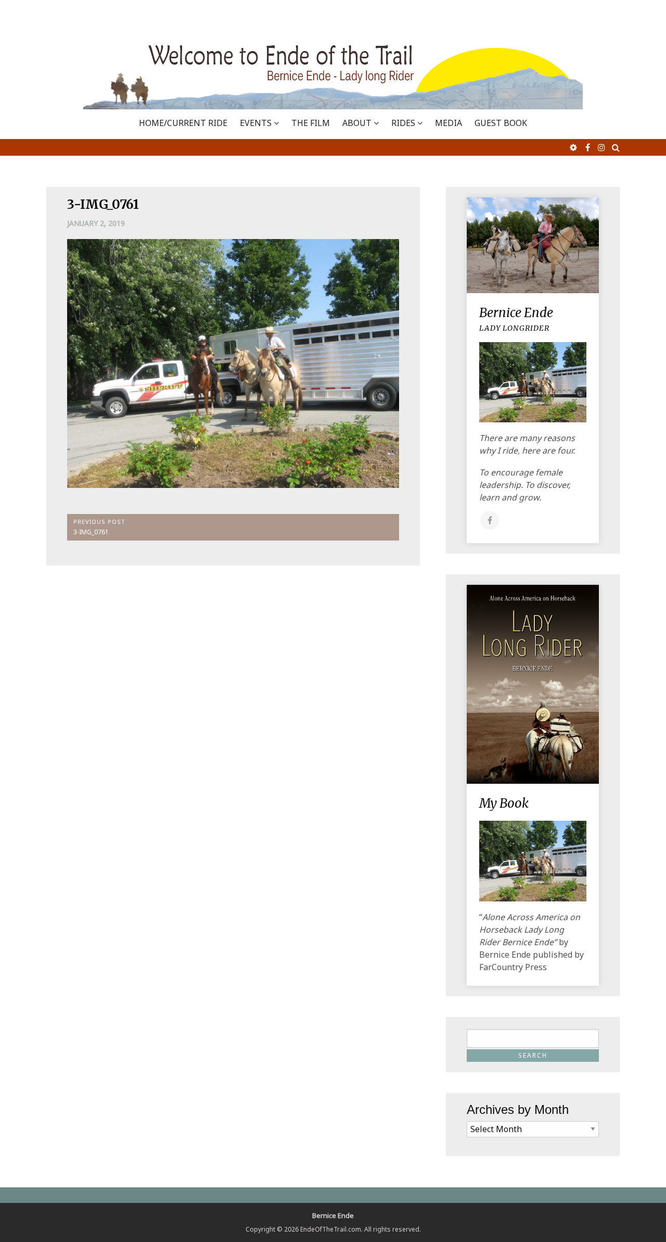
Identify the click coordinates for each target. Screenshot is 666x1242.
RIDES (403, 123)
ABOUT (357, 123)
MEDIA (448, 123)
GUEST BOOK (501, 123)
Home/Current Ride (183, 123)
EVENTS (256, 123)
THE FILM (310, 123)
